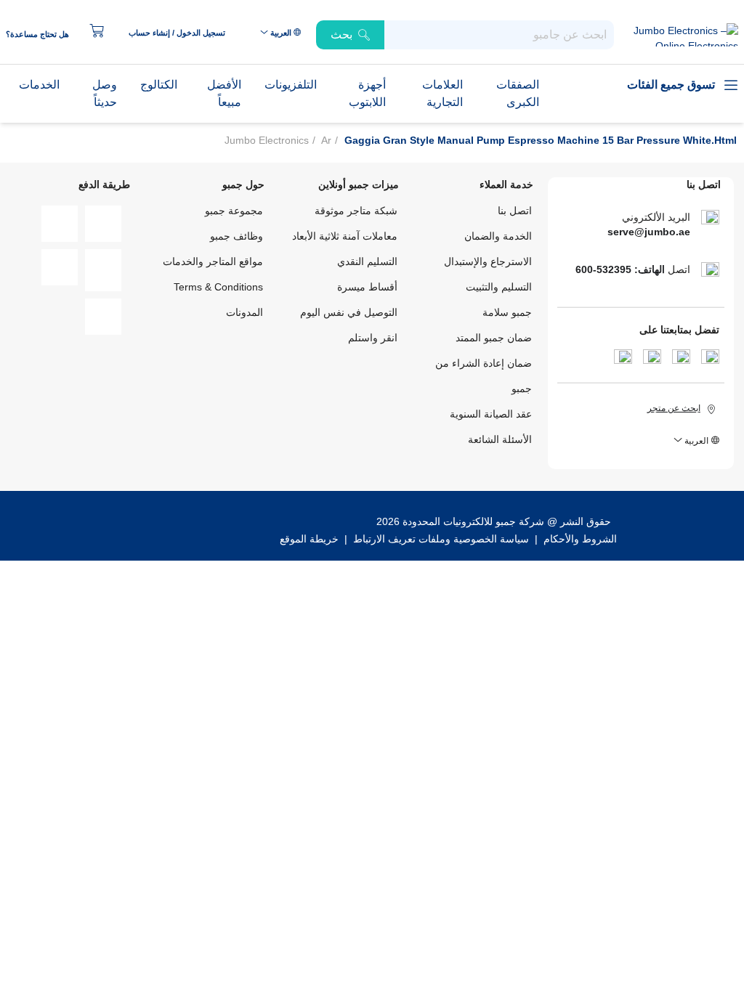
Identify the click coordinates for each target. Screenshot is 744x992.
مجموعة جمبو (234, 210)
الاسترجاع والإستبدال (488, 261)
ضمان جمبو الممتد (494, 337)
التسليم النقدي (367, 261)
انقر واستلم (372, 337)
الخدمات (39, 84)
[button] (184, 32)
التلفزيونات (290, 84)
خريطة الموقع (309, 539)
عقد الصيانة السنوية (491, 414)
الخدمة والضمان (498, 236)
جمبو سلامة (507, 312)
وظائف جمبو (236, 236)
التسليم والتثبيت (499, 287)
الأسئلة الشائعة (500, 439)
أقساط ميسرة (367, 287)
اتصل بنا (515, 210)
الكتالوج (158, 84)
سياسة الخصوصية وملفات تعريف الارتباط (441, 539)
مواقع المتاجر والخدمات (213, 261)
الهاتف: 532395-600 (620, 269)
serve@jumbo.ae (648, 231)
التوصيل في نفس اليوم (348, 312)
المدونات (244, 312)
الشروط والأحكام (579, 539)
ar (326, 140)
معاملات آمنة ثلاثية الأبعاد (344, 236)
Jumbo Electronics (267, 140)
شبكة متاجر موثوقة (356, 210)
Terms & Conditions (218, 287)
